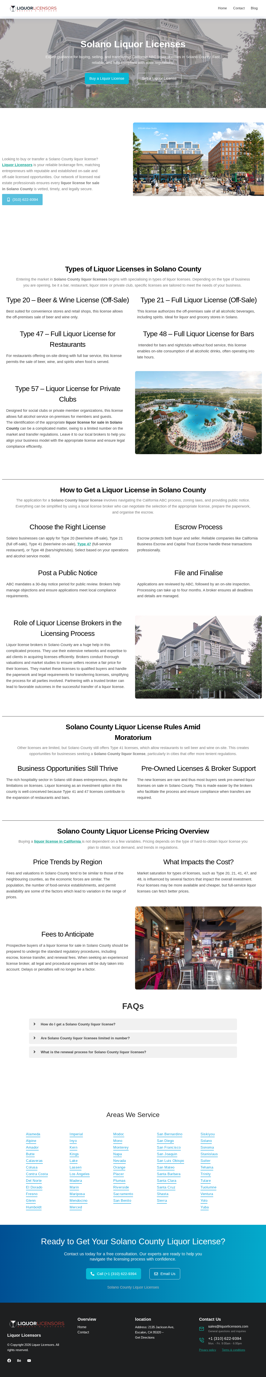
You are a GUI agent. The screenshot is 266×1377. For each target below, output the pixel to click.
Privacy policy (207, 1349)
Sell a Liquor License (159, 78)
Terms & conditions (233, 1349)
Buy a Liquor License (106, 78)
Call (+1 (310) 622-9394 (117, 1274)
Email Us (167, 1274)
